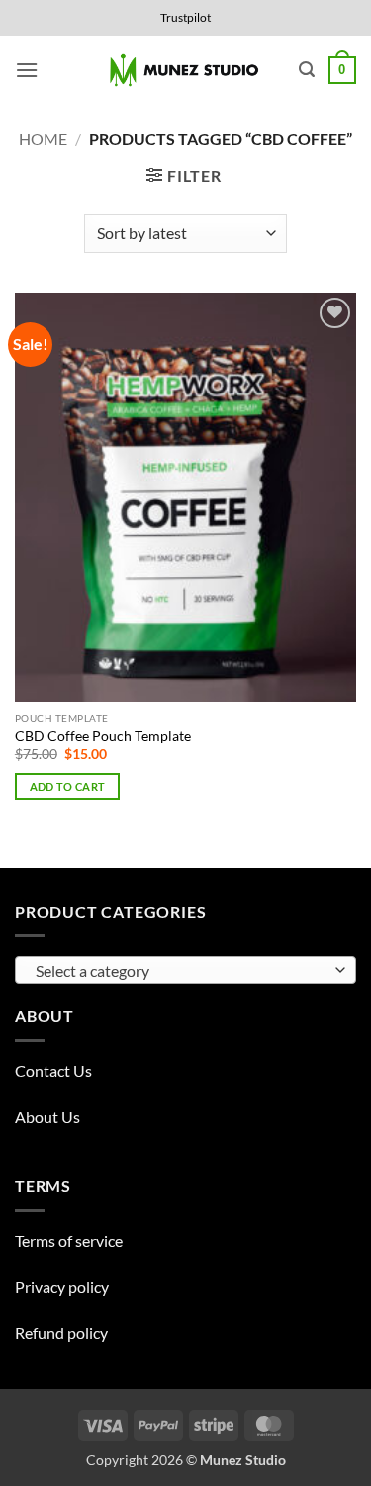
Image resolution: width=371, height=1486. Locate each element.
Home (43, 139)
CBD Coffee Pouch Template (103, 735)
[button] (27, 69)
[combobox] (185, 970)
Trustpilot (185, 17)
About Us (47, 1116)
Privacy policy (62, 1286)
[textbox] (180, 971)
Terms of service (69, 1240)
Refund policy (61, 1332)
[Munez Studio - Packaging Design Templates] (185, 71)
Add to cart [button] (68, 786)
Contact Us (53, 1070)
